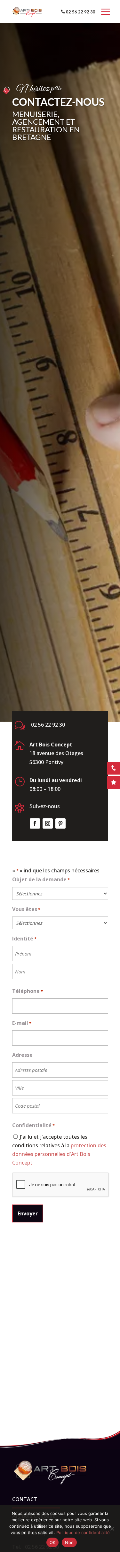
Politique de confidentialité (83, 1532)
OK (53, 1542)
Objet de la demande (41, 879)
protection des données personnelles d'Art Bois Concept (59, 1154)
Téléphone (27, 990)
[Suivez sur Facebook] (35, 823)
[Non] (112, 1528)
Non (69, 1542)
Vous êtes (26, 909)
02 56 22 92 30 (80, 11)
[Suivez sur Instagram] (48, 823)
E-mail (21, 1022)
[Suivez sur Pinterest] (60, 823)
